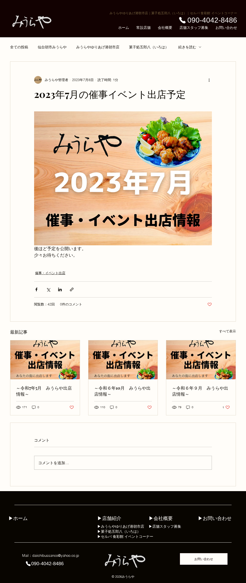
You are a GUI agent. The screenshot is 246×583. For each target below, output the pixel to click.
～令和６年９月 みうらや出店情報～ (200, 391)
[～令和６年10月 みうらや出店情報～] (123, 359)
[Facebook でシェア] (36, 289)
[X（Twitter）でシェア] (48, 289)
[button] (143, 27)
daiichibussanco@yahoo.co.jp (55, 555)
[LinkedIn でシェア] (60, 289)
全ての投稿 (19, 47)
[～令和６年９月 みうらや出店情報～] (201, 359)
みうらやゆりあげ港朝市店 (129, 13)
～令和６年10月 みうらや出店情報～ (122, 391)
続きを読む (187, 47)
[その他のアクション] (209, 80)
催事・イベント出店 (50, 273)
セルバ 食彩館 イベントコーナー (213, 13)
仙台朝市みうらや (52, 47)
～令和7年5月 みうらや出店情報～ (44, 391)
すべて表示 (227, 331)
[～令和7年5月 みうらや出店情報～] (45, 359)
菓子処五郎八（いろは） (169, 13)
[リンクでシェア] (71, 289)
